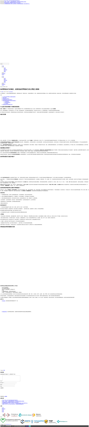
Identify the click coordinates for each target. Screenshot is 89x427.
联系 (3, 74)
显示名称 (2, 382)
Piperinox (3, 300)
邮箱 (1, 384)
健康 (5, 68)
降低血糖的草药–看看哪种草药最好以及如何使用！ (12, 2)
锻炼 (5, 70)
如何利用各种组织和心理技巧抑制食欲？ (9, 100)
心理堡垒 (6, 103)
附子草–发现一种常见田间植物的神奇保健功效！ (12, 0)
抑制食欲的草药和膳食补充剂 (7, 104)
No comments (11, 91)
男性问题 (5, 69)
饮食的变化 (6, 101)
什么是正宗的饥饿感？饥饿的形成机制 (8, 96)
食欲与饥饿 (4, 97)
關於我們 (3, 73)
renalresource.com (8, 424)
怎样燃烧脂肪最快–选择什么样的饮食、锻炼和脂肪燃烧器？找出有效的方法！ (17, 3)
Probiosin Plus (4, 311)
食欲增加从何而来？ (5, 98)
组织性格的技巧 (7, 102)
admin (2, 91)
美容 (5, 78)
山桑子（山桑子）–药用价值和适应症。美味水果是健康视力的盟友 (15, 1)
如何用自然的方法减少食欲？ (7, 99)
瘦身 (5, 71)
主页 (3, 76)
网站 (1, 386)
